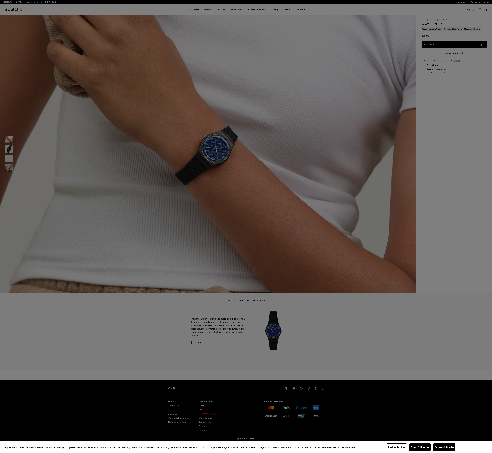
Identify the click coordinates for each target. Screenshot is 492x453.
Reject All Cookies (420, 447)
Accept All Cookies (444, 447)
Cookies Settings (397, 447)
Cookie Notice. (348, 447)
